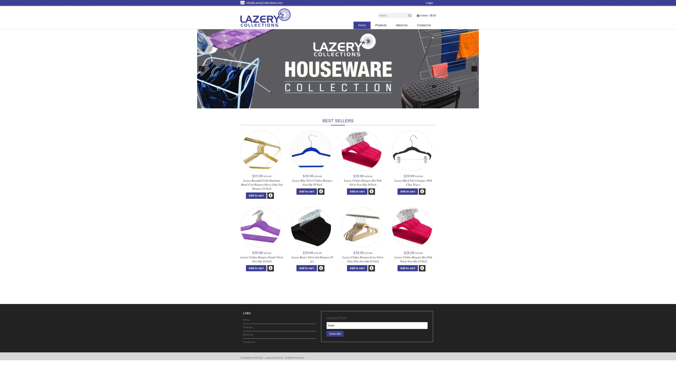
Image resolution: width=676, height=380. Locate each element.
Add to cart (256, 195)
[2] (336, 105)
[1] (332, 105)
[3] (340, 105)
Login (429, 2)
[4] (343, 105)
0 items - (428, 15)
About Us (402, 25)
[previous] (202, 69)
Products (380, 25)
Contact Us (424, 25)
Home (362, 25)
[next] (474, 69)
